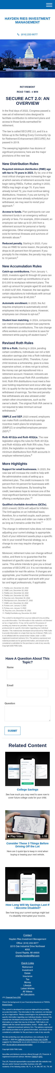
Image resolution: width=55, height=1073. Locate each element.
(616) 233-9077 (29, 34)
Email (10, 685)
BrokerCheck (7, 1004)
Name (10, 667)
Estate (27, 973)
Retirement (27, 966)
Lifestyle (27, 985)
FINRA (34, 1056)
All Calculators (27, 994)
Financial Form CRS (13, 997)
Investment (27, 969)
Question (10, 703)
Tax (27, 979)
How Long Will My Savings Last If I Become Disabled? (27, 906)
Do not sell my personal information (19, 1044)
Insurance (27, 976)
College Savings (27, 789)
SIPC (40, 1056)
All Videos (27, 991)
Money (27, 982)
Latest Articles (27, 988)
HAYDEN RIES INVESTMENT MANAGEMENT (27, 20)
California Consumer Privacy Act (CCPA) (33, 1039)
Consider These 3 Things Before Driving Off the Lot (27, 845)
